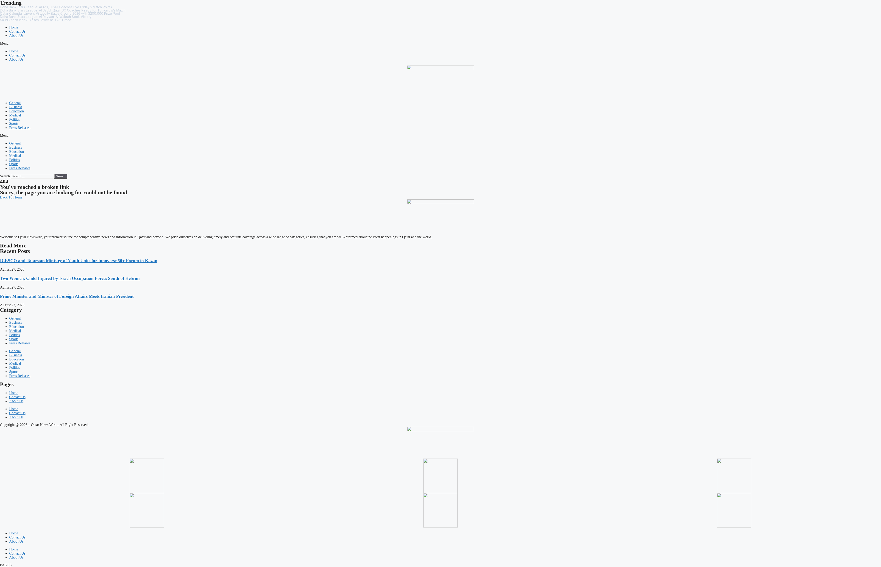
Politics (14, 119)
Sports (13, 123)
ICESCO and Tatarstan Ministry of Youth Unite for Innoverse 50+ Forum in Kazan (78, 260)
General (15, 103)
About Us (16, 35)
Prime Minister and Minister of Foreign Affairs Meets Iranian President (67, 296)
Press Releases (19, 128)
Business (15, 107)
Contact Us (17, 31)
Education (16, 111)
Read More (13, 246)
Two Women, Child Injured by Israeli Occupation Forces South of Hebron (70, 278)
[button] (440, 43)
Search (5, 176)
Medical (15, 115)
